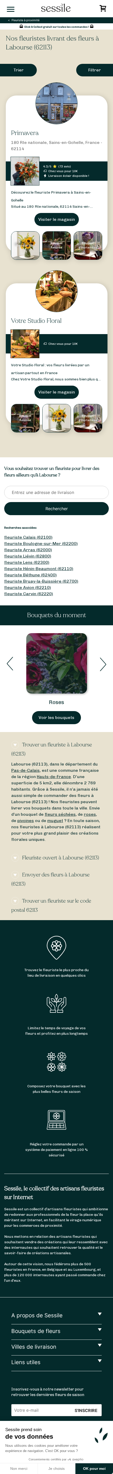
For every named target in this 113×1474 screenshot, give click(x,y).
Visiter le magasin (56, 219)
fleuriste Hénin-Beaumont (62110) (38, 568)
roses (90, 814)
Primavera (25, 133)
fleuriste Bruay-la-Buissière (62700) (41, 581)
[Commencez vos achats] (104, 9)
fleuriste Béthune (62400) (30, 574)
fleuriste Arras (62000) (28, 549)
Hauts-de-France (54, 776)
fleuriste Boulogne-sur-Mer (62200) (41, 543)
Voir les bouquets (56, 717)
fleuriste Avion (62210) (27, 587)
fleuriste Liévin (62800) (27, 556)
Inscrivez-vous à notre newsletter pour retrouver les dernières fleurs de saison (47, 1392)
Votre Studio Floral (36, 321)
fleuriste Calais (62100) (28, 537)
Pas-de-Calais (25, 770)
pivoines (25, 820)
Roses (56, 702)
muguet (55, 820)
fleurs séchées (60, 814)
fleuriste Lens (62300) (26, 562)
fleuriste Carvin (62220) (28, 593)
